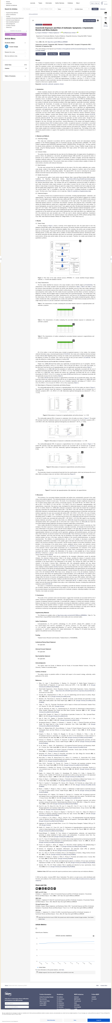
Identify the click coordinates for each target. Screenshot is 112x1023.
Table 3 (90, 286)
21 (91, 285)
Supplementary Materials (12, 12)
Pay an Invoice (43, 999)
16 (85, 124)
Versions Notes (64, 54)
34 (51, 572)
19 (88, 285)
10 (79, 111)
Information (49, 3)
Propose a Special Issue (16, 34)
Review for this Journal (15, 30)
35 (53, 572)
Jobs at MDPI (43, 1005)
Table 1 (78, 286)
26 (79, 528)
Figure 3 (86, 418)
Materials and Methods (11, 5)
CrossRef (46, 686)
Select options (9, 1003)
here (43, 919)
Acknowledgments (10, 23)
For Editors (59, 1001)
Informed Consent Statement (13, 20)
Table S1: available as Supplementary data (79, 191)
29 (70, 546)
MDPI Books (77, 999)
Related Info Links (10, 52)
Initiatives (70, 3)
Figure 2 (92, 387)
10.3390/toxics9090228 (32, 14)
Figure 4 (90, 444)
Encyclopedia (77, 1007)
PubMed (56, 686)
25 (86, 521)
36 (81, 573)
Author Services (59, 3)
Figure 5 (72, 474)
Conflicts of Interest (10, 25)
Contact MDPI (43, 1003)
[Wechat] (49, 889)
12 (92, 114)
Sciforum (76, 997)
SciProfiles (77, 1005)
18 (87, 285)
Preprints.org (77, 1001)
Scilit (51, 686)
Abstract (8, 1)
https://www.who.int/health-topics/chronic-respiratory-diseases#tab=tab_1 (75, 690)
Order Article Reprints (89, 20)
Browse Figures (53, 54)
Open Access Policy (45, 1001)
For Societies (60, 1007)
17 (79, 126)
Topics (40, 3)
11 (81, 111)
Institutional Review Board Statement (15, 18)
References (9, 27)
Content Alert (104, 985)
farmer (62, 84)
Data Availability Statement (12, 22)
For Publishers (60, 1005)
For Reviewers (60, 999)
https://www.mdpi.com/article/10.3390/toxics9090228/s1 (72, 615)
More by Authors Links (11, 56)
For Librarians (60, 1003)
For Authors (60, 997)
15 (50, 123)
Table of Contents (10, 76)
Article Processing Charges (46, 997)
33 (45, 559)
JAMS (75, 1009)
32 (51, 554)
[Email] (37, 889)
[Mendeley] (55, 889)
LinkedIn (94, 997)
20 (90, 285)
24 (77, 516)
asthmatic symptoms (53, 84)
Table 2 (83, 286)
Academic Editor (10, 43)
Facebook (94, 999)
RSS (97, 985)
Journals (32, 3)
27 (82, 530)
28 (69, 533)
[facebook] (46, 889)
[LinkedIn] (43, 889)
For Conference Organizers (63, 1009)
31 (73, 546)
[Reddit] (52, 889)
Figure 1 (51, 225)
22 (57, 507)
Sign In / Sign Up (95, 3)
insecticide (44, 84)
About (78, 3)
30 (72, 546)
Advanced (102, 9)
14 (67, 119)
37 (83, 573)
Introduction (9, 3)
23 (40, 511)
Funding (8, 16)
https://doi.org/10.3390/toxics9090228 (57, 42)
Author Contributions (11, 14)
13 (94, 114)
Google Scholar (56, 696)
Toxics (6, 985)
